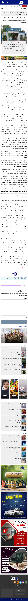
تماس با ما (20, 594)
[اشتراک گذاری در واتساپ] (22, 278)
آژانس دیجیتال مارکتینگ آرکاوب (12, 599)
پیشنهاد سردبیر (23, 345)
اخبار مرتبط (25, 285)
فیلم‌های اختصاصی (23, 377)
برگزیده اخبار (24, 402)
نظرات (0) (17, 15)
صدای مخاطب (24, 434)
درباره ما (20, 591)
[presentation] (5, 381)
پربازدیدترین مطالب (23, 326)
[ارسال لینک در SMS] (18, 278)
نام (26, 317)
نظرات (26, 288)
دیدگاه (25, 298)
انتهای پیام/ (24, 268)
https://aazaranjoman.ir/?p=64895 (6, 278)
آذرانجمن (19, 62)
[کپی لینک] (15, 278)
